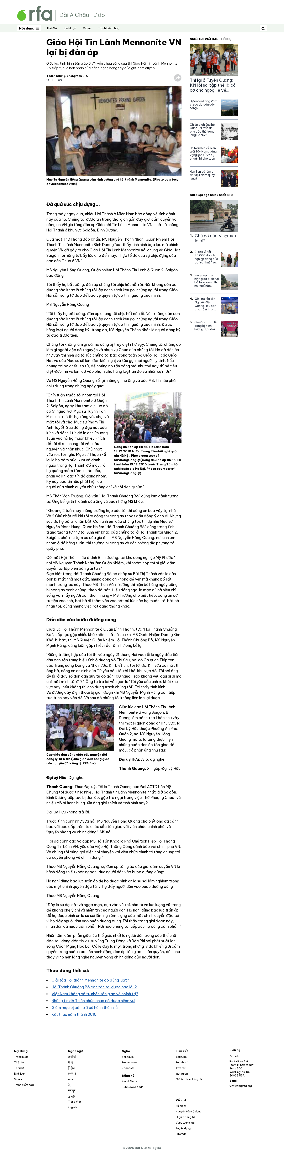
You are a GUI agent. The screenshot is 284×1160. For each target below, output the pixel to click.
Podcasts (128, 1068)
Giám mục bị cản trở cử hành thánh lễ (85, 1007)
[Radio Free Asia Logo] (61, 12)
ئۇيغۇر (71, 1096)
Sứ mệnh (181, 1105)
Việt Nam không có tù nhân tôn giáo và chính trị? (95, 993)
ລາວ (70, 1079)
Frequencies (129, 1062)
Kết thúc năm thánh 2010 (74, 1014)
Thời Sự (51, 28)
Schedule (128, 1056)
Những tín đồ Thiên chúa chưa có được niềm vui (93, 1000)
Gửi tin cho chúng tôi (189, 1079)
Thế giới (19, 1062)
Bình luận (70, 28)
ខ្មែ (69, 1084)
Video (87, 28)
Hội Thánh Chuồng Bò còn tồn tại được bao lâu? (94, 987)
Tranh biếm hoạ (109, 28)
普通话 (72, 1056)
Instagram (182, 1073)
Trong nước (21, 1056)
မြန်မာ (71, 1068)
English (72, 1107)
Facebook (182, 1062)
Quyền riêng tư (185, 1117)
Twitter (180, 1068)
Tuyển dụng (183, 1128)
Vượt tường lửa (185, 1122)
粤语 (70, 1062)
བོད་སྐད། (72, 1090)
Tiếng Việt (74, 1101)
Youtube (181, 1056)
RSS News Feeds (132, 1087)
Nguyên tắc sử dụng (188, 1111)
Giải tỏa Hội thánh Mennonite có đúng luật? (90, 980)
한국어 (72, 1073)
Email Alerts (129, 1081)
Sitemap (181, 1133)
